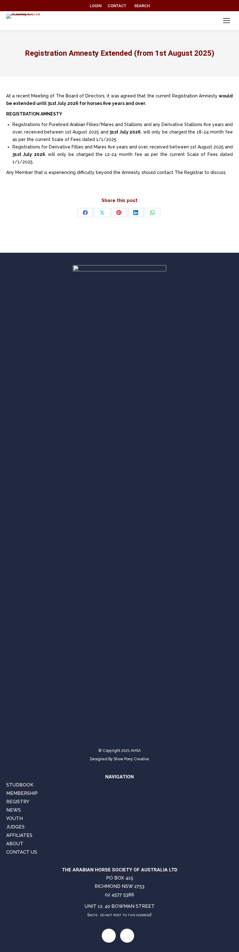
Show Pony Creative (131, 759)
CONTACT (117, 5)
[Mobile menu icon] (226, 20)
